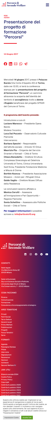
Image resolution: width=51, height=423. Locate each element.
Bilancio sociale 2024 (9, 374)
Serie (3, 335)
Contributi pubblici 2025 (11, 385)
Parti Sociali (6, 317)
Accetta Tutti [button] (27, 418)
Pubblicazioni (6, 327)
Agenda (6, 17)
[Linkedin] (25, 254)
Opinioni (4, 360)
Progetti (4, 330)
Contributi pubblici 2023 (11, 390)
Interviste (5, 352)
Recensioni (5, 357)
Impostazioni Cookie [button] (11, 418)
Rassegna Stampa (8, 347)
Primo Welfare (6, 325)
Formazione (5, 302)
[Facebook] (5, 65)
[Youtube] (46, 254)
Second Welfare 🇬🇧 (8, 365)
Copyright (5, 382)
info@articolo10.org (24, 214)
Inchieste (5, 363)
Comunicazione (7, 300)
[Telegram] (41, 254)
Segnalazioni (6, 355)
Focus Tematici (7, 333)
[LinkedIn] (10, 65)
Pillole (3, 349)
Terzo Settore (6, 319)
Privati (4, 314)
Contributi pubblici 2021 (10, 395)
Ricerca (4, 297)
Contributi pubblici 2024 (11, 387)
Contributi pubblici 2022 (11, 393)
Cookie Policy (6, 377)
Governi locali (6, 322)
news (6, 16)
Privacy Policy (6, 380)
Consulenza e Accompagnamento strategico (18, 305)
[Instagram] (30, 254)
